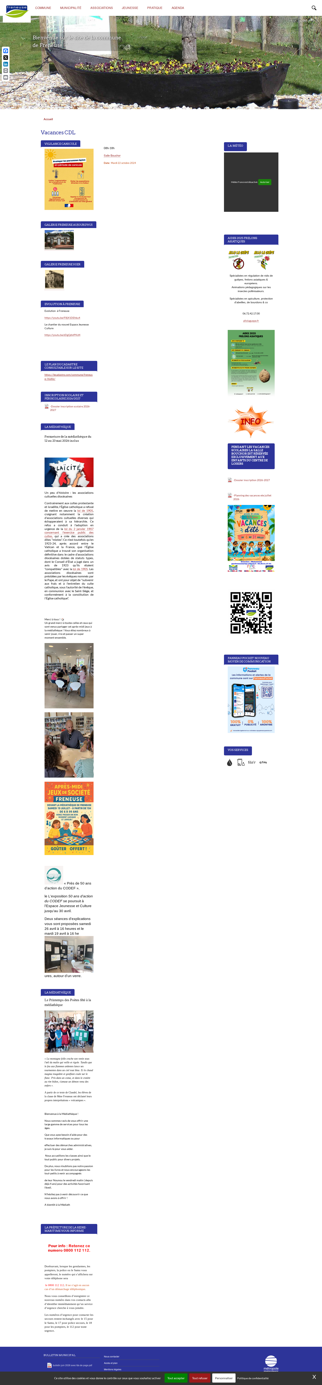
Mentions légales (112, 1369)
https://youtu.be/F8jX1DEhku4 (62, 317)
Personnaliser (224, 1378)
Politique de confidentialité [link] (253, 1378)
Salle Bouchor (112, 155)
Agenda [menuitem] (178, 8)
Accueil (48, 119)
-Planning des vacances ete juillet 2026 (252, 497)
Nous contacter (111, 1356)
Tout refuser (200, 1378)
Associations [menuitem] (101, 8)
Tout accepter (176, 1378)
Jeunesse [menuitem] (130, 8)
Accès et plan (111, 1362)
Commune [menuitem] (43, 8)
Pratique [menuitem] (154, 8)
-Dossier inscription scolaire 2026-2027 (70, 408)
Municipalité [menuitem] (70, 8)
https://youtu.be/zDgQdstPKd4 (62, 334)
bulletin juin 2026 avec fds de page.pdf (72, 1365)
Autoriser (264, 182)
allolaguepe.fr (251, 320)
